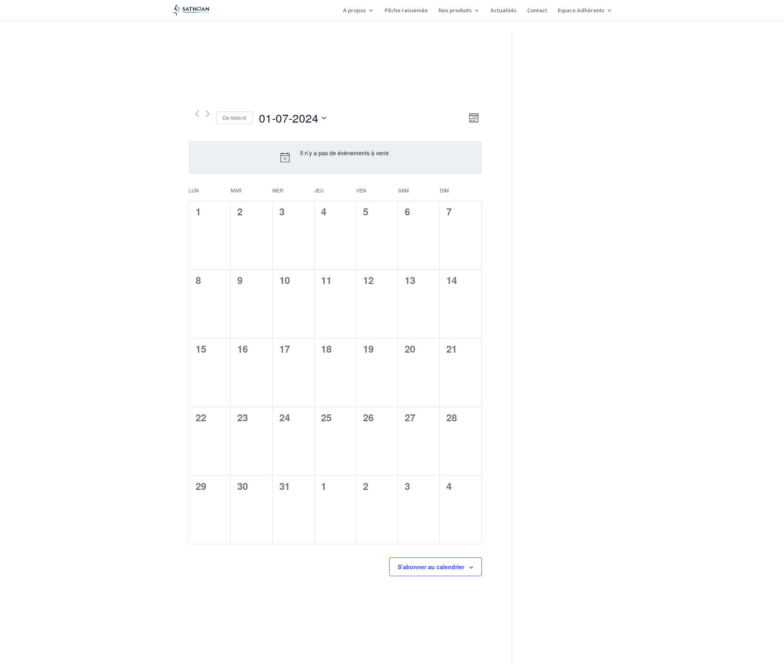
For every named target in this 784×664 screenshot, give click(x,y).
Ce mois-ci (234, 117)
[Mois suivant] (207, 114)
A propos (354, 10)
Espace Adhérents (581, 10)
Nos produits (455, 10)
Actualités (503, 10)
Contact (537, 10)
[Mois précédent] (197, 114)
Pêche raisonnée (406, 10)
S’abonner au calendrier (431, 567)
